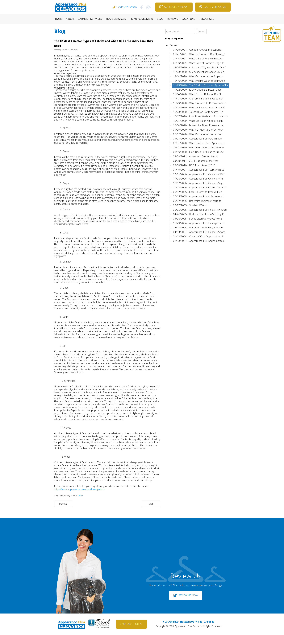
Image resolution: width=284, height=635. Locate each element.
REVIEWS (172, 19)
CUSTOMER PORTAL (215, 7)
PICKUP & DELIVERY (141, 19)
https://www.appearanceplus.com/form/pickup (79, 489)
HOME (58, 19)
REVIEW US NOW (188, 595)
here (80, 496)
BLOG (160, 19)
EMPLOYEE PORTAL (131, 624)
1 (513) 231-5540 (126, 7)
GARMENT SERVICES (90, 19)
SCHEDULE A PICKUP (176, 7)
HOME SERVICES (116, 19)
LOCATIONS (188, 19)
